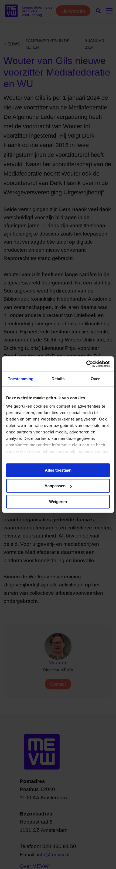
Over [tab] (95, 378)
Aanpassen (55, 485)
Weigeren (58, 501)
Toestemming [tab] (20, 378)
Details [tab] (58, 378)
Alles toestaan (58, 470)
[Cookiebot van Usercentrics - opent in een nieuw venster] (86, 363)
